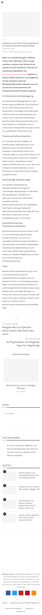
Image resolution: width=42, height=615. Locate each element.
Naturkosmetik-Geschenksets (15, 74)
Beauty (4, 39)
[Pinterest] (29, 427)
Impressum (29, 608)
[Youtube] (21, 593)
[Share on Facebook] (20, 318)
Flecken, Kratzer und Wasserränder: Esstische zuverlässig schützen (28, 475)
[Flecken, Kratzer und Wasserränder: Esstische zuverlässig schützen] (9, 476)
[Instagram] (24, 427)
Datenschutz (21, 611)
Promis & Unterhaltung (13, 608)
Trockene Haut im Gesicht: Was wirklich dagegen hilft (29, 488)
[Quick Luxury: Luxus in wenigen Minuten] (21, 370)
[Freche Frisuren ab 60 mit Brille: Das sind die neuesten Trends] (9, 518)
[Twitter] (18, 427)
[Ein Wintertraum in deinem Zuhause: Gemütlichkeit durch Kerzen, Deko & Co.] (9, 504)
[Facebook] (12, 427)
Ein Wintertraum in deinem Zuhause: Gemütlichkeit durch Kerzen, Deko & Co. (27, 504)
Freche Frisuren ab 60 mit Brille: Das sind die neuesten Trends (29, 517)
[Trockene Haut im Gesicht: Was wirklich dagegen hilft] (9, 490)
